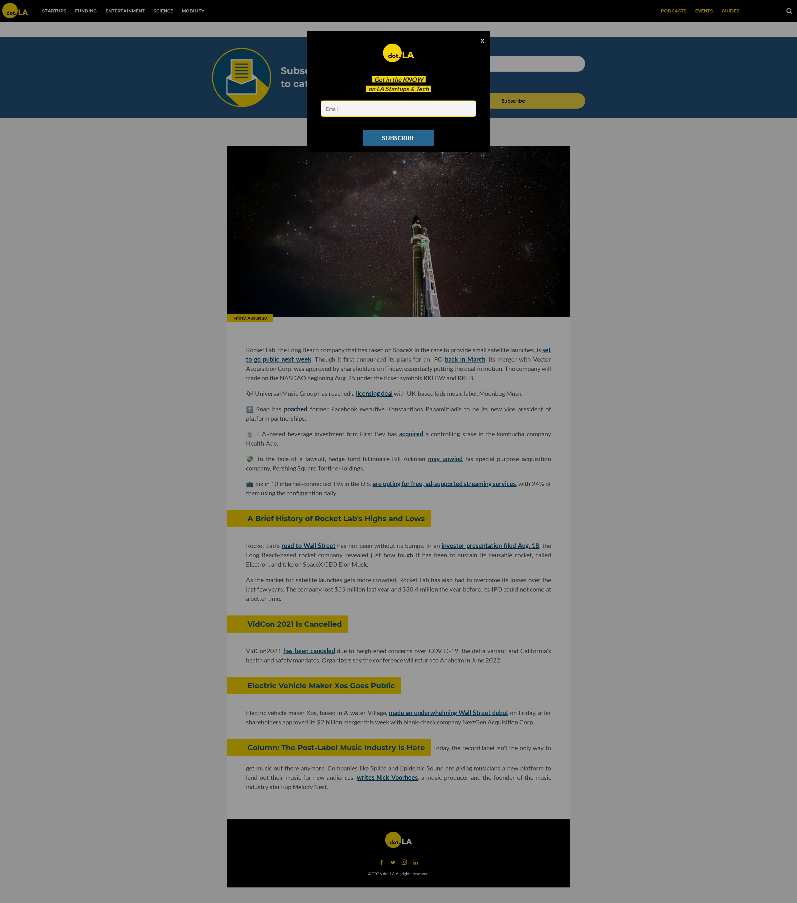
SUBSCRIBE (398, 138)
